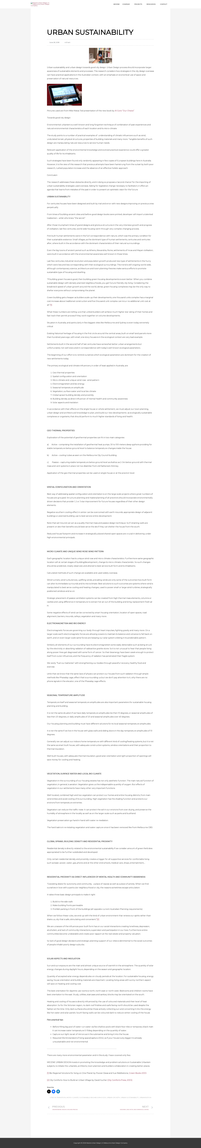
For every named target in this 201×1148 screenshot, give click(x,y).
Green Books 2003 (137, 1073)
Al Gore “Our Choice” (124, 111)
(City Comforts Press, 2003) (119, 1080)
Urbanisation (145, 1097)
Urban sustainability (130, 1097)
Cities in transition (58, 1097)
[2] (98, 919)
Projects (138, 4)
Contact (163, 4)
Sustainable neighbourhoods (92, 1097)
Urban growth (113, 1097)
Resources (151, 4)
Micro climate (72, 1097)
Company (126, 4)
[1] (51, 305)
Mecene (116, 4)
